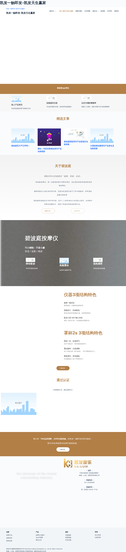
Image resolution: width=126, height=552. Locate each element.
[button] (48, 211)
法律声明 (116, 11)
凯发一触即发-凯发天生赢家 (15, 9)
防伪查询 (103, 11)
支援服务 (68, 535)
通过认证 (39, 540)
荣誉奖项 (9, 541)
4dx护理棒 (87, 11)
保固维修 (68, 537)
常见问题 (68, 540)
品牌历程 (9, 538)
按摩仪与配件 (79, 11)
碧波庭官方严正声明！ (20, 146)
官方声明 (109, 11)
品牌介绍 (51, 11)
